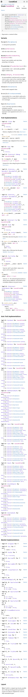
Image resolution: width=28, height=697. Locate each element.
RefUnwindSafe (12, 390)
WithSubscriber (13, 677)
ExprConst (14, 28)
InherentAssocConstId (19, 335)
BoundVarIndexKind (15, 20)
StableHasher (20, 310)
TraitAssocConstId (18, 332)
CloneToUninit (13, 570)
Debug (18, 154)
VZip (12, 672)
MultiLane (8, 675)
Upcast (15, 659)
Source (3, 10)
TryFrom (13, 644)
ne (2, 274)
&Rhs (8, 276)
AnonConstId (16, 341)
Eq (16, 220)
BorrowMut (11, 564)
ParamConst (15, 16)
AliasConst (19, 23)
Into (12, 623)
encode (6, 213)
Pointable (11, 632)
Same (9, 635)
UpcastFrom (9, 664)
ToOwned (11, 638)
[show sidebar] (1, 1)
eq (4, 263)
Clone (10, 121)
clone (6, 129)
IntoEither (12, 629)
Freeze (9, 368)
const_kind (11, 4)
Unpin (9, 463)
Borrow (10, 558)
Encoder (4, 196)
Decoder (4, 171)
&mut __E (5, 215)
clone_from (5, 136)
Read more (22, 132)
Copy (9, 146)
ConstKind (13, 2)
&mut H (15, 243)
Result (17, 160)
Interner (21, 15)
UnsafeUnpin (11, 484)
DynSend (10, 320)
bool (5, 265)
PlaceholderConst (19, 21)
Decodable (12, 171)
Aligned (11, 544)
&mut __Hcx (13, 308)
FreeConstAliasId (17, 338)
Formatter (5, 160)
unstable (20, 134)
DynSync (10, 344)
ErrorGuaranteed (16, 27)
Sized (9, 247)
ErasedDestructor (13, 610)
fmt (5, 159)
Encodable (12, 196)
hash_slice (7, 241)
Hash (9, 225)
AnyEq (10, 552)
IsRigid (11, 23)
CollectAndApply (8, 579)
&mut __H (11, 234)
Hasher (13, 232)
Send (9, 424)
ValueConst (15, 25)
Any (9, 546)
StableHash (6, 288)
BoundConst (5, 57)
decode (6, 188)
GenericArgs (16, 331)
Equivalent (14, 582)
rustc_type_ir (4, 4)
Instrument (12, 621)
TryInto (13, 651)
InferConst (12, 18)
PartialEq (11, 256)
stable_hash (8, 303)
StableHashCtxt (7, 305)
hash (5, 232)
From (9, 618)
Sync (9, 443)
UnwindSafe (11, 513)
